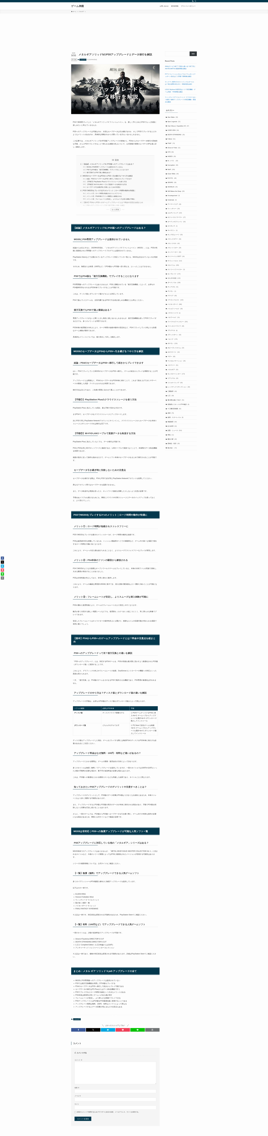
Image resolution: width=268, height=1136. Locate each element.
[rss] (192, 1)
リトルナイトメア (175, 382)
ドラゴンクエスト (175, 300)
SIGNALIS (173, 187)
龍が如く (172, 448)
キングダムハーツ (175, 234)
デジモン (172, 291)
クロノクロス (174, 243)
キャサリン (172, 230)
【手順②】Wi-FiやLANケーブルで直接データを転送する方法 (107, 184)
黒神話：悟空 (174, 443)
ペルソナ (172, 339)
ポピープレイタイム (176, 348)
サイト (77, 1104)
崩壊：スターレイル (175, 417)
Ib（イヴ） (173, 160)
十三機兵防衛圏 (174, 408)
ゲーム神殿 (77, 6)
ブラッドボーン (174, 335)
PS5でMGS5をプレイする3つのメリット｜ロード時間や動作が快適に (109, 190)
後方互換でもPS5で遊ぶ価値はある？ (99, 172)
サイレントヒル (175, 261)
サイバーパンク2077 (176, 256)
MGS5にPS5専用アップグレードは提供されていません (105, 167)
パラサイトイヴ (174, 313)
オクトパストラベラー (177, 217)
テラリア (172, 295)
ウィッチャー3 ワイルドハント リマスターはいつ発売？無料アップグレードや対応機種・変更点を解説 (180, 99)
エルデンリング (175, 213)
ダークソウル (174, 282)
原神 (171, 413)
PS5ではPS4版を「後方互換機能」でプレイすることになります (108, 169)
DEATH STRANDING (176, 134)
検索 (193, 54)
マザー (171, 356)
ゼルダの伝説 (174, 278)
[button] (78, 1030)
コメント (78, 1060)
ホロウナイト (174, 352)
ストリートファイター (176, 269)
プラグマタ (172, 330)
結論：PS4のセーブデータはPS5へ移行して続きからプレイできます (109, 179)
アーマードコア (174, 204)
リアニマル (173, 378)
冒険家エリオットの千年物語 (178, 404)
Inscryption (173, 165)
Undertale (172, 200)
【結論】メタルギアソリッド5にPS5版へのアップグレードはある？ (108, 164)
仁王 (171, 395)
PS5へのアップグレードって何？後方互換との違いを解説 (106, 205)
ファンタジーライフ (176, 326)
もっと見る (115, 209)
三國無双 (172, 391)
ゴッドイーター (174, 252)
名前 (77, 1088)
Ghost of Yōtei (174, 148)
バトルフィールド (175, 308)
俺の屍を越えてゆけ (176, 400)
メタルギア (83, 59)
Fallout (171, 139)
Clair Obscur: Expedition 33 (178, 126)
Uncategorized (174, 195)
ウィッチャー (174, 208)
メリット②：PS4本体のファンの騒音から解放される (104, 196)
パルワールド (174, 317)
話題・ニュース (175, 430)
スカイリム (173, 265)
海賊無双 (172, 422)
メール (78, 1096)
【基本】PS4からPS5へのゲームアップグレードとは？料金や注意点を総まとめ (113, 202)
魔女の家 (172, 439)
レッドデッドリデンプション (179, 387)
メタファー (173, 365)
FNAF (171, 143)
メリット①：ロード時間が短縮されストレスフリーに (104, 193)
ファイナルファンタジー (178, 321)
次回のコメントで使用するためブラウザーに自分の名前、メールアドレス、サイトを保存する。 (108, 1112)
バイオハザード (175, 304)
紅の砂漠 (172, 426)
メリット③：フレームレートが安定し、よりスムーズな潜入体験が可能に (111, 199)
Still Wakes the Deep (176, 191)
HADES (172, 156)
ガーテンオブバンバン (177, 221)
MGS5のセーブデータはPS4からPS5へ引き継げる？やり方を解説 (108, 176)
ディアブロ (173, 287)
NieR (171, 169)
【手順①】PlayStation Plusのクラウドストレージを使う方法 (107, 181)
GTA (171, 152)
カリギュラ (172, 226)
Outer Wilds (173, 174)
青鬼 (171, 435)
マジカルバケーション (177, 361)
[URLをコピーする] (152, 1030)
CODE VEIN (173, 130)
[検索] (195, 1)
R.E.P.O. (172, 178)
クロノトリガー (174, 248)
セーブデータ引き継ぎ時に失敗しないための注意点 (103, 187)
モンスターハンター (176, 374)
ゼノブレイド (174, 274)
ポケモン (172, 343)
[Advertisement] (134, 29)
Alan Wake (173, 117)
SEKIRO (172, 182)
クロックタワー (174, 239)
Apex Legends (174, 121)
